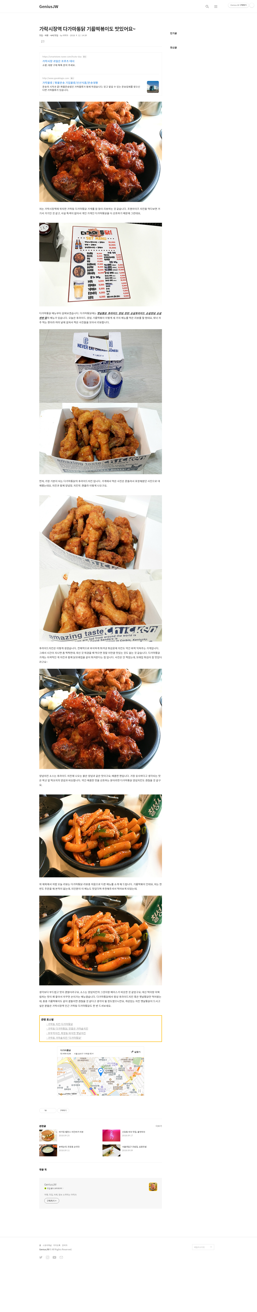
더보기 (159, 1126)
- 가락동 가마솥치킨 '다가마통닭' (64, 1038)
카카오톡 (56, 1245)
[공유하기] (49, 1110)
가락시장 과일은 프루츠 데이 (58, 61)
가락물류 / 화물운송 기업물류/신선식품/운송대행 (70, 83)
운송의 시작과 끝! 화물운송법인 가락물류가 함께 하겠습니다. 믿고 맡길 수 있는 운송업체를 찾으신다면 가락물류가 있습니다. (91, 88)
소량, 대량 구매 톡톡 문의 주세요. (58, 65)
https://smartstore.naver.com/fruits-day (62, 56)
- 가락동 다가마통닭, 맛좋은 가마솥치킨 (67, 1028)
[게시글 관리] (53, 1110)
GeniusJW (48, 6)
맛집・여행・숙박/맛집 (48, 35)
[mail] (61, 1258)
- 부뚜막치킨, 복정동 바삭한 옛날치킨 (66, 1033)
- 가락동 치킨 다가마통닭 (59, 1024)
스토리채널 (47, 1245)
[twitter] (41, 1258)
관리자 (64, 1245)
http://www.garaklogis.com (55, 78)
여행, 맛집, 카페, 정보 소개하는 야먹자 (60, 1194)
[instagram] (47, 1258)
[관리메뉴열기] (252, 5)
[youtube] (54, 1258)
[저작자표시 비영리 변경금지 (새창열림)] (73, 1110)
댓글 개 (43, 1169)
